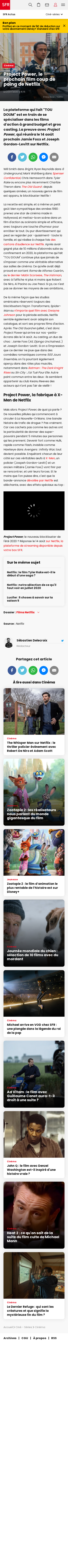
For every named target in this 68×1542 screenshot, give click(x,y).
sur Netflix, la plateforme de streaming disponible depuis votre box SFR (33, 545)
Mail (54, 157)
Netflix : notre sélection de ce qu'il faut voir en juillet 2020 (31, 586)
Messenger (43, 157)
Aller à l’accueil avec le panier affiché (39, 4)
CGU (24, 1338)
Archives (9, 1338)
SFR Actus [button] (9, 14)
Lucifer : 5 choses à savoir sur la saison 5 (30, 599)
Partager (12, 157)
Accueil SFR (5, 5)
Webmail (47, 4)
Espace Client (55, 4)
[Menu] (64, 4)
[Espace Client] (55, 4)
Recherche (30, 4)
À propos (39, 1338)
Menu (63, 4)
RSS (54, 1338)
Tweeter (22, 157)
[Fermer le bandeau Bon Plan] (64, 26)
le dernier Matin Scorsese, (34, 275)
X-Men (50, 458)
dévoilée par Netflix (40, 480)
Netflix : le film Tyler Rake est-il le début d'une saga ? (31, 574)
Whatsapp (33, 157)
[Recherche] (30, 4)
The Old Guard (31, 187)
